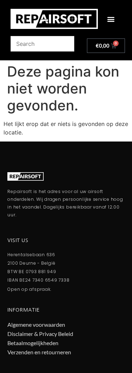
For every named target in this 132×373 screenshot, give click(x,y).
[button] (111, 19)
